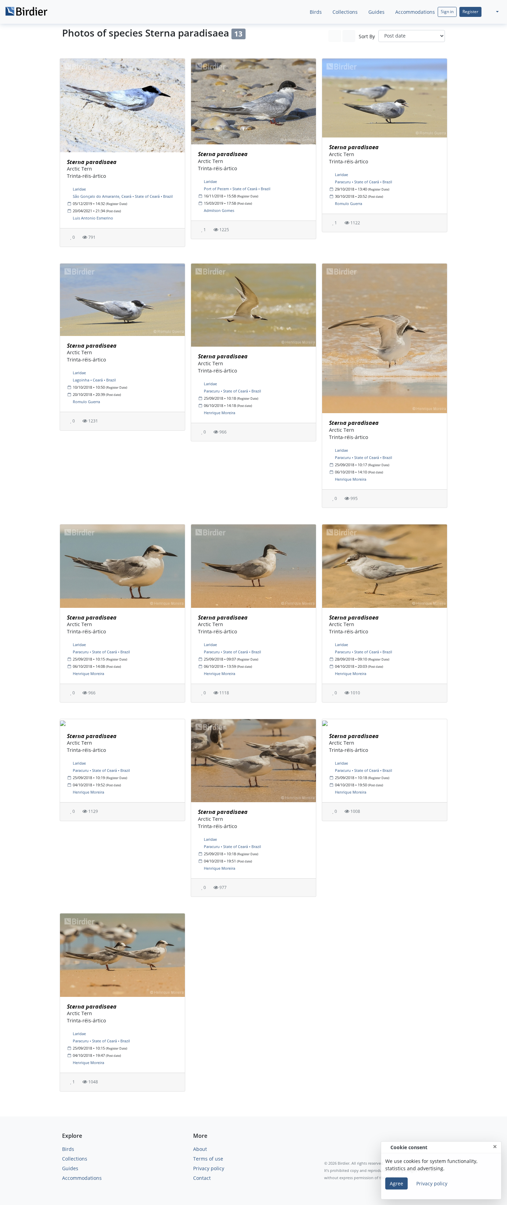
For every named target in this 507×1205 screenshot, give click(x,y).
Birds (315, 12)
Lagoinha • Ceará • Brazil (94, 379)
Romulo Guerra (348, 203)
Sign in (447, 11)
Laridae (79, 189)
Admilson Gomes (219, 210)
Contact (202, 1178)
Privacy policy (208, 1168)
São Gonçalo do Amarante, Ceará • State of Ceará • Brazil (123, 196)
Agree (396, 1183)
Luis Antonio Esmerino (93, 218)
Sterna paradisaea (92, 162)
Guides (376, 12)
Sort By (367, 36)
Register (470, 11)
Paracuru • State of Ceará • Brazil (363, 181)
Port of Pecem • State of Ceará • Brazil (237, 188)
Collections (344, 12)
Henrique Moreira (219, 412)
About (200, 1149)
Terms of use (208, 1158)
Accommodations (414, 12)
